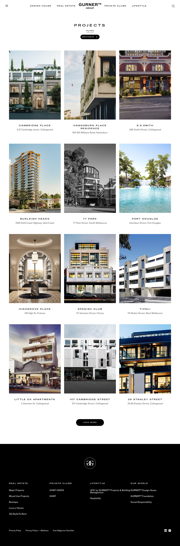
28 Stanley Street (145, 399)
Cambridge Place (35, 125)
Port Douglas (145, 219)
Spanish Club (90, 309)
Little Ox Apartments (34, 399)
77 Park (90, 219)
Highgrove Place (35, 309)
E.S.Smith (145, 125)
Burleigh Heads (35, 219)
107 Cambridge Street (90, 399)
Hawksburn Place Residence (90, 127)
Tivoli (145, 309)
